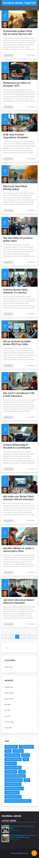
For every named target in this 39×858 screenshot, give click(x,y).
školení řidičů (11, 747)
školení (25, 755)
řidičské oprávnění (13, 759)
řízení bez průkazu (13, 797)
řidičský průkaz (26, 747)
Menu (34, 8)
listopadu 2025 (8, 687)
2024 (26, 780)
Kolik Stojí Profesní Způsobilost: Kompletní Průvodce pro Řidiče (15, 137)
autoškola (18, 751)
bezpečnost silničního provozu (18, 801)
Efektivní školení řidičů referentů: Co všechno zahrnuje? (15, 292)
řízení (22, 772)
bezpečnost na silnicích (15, 776)
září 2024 (7, 710)
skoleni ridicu (8, 667)
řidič (26, 759)
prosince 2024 (8, 693)
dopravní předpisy (13, 784)
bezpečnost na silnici (14, 788)
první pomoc (11, 772)
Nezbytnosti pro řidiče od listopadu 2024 (16, 84)
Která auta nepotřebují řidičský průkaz (15, 188)
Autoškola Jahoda (11, 816)
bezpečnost (10, 763)
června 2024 (8, 727)
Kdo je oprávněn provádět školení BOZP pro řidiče (17, 343)
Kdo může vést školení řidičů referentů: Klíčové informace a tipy (19, 499)
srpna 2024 (7, 716)
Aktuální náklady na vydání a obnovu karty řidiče (18, 550)
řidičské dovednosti (13, 780)
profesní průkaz (12, 755)
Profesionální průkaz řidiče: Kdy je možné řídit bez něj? (17, 32)
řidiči (8, 751)
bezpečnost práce (13, 768)
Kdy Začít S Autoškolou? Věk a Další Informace (18, 394)
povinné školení (12, 792)
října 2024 (7, 704)
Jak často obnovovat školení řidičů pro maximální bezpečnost (18, 603)
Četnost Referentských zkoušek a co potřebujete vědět (16, 447)
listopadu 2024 (8, 699)
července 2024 (8, 722)
